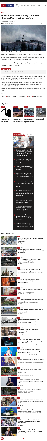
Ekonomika (33, 5)
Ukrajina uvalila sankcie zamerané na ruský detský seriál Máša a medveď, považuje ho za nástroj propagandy (29, 281)
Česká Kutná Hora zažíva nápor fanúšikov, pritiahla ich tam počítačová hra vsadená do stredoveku (29, 331)
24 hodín (23, 134)
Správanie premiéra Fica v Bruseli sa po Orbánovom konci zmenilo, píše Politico (31, 360)
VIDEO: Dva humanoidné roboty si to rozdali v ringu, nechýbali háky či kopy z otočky (29, 260)
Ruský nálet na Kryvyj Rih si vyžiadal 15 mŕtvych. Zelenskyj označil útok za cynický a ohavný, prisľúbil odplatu (30, 240)
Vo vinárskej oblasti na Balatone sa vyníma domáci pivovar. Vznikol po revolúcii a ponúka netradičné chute (31, 401)
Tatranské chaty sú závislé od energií (40, 118)
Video (23, 247)
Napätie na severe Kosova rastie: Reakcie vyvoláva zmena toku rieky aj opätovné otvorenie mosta (24, 225)
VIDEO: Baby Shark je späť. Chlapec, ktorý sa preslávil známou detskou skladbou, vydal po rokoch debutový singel (29, 351)
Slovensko (23, 5)
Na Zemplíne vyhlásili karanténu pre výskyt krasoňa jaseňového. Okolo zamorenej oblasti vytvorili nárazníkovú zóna (24, 208)
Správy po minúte (17, 5)
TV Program (25, 1)
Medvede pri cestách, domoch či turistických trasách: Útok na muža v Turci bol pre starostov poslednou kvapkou (24, 184)
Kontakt (44, 1)
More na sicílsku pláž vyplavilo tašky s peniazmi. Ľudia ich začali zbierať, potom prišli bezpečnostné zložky (24, 176)
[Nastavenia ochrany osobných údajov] (2, 438)
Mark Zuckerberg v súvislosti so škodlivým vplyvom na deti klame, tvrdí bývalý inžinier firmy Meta (30, 381)
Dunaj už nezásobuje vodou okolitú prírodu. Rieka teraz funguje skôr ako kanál (24, 168)
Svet (28, 5)
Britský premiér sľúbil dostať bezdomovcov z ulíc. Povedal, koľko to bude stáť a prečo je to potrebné (30, 430)
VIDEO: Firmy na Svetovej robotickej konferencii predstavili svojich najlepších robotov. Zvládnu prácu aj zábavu (30, 421)
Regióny (39, 5)
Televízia (13, 1)
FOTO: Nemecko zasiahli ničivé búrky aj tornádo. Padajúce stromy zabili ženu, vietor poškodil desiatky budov (30, 371)
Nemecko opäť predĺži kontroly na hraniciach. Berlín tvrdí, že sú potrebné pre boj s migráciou (29, 410)
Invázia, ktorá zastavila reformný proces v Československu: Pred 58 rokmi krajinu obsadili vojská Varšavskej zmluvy (30, 321)
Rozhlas (7, 1)
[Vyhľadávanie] (45, 5)
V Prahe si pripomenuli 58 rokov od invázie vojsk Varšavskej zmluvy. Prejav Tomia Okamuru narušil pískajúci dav (31, 251)
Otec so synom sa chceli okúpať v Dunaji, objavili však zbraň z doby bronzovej (24, 161)
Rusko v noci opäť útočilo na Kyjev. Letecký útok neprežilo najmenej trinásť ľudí (30, 390)
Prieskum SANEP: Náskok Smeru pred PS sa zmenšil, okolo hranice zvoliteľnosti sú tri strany (24, 200)
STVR (2, 1)
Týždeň (30, 134)
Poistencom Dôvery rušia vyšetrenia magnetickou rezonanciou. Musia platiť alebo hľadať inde (24, 152)
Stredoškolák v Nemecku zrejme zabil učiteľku (13, 72)
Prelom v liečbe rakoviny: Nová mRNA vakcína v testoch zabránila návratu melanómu (30, 290)
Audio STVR (32, 1)
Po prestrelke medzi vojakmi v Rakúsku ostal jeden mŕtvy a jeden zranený (29, 120)
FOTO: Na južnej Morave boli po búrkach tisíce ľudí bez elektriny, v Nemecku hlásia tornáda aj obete (30, 300)
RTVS (3, 23)
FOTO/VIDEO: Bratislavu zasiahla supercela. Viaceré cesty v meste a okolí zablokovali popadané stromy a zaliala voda (24, 193)
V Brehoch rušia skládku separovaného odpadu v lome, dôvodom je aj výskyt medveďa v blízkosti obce (24, 217)
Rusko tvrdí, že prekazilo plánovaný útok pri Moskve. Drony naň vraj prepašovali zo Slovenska (30, 270)
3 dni (27, 134)
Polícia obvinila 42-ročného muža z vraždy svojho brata (18, 119)
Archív (19, 1)
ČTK (6, 23)
